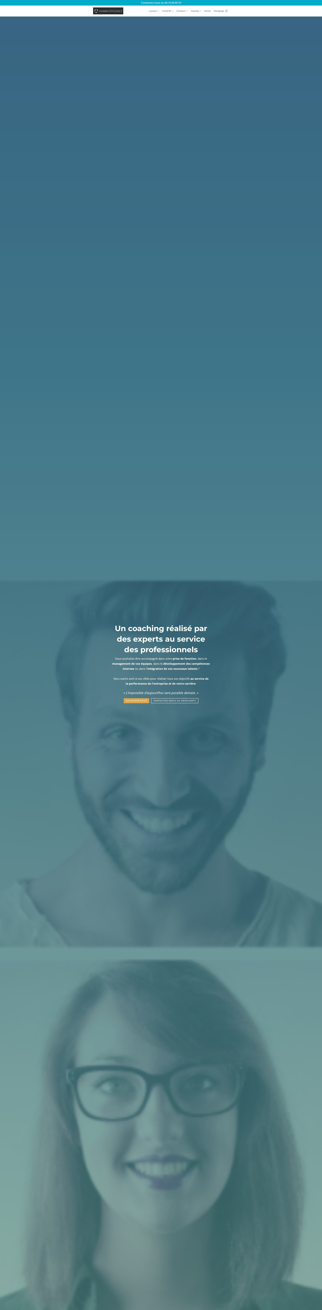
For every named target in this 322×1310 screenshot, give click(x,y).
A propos (153, 11)
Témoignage (219, 11)
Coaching (195, 11)
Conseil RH (166, 11)
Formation (181, 11)
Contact (207, 11)
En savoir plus (136, 700)
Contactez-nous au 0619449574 (174, 700)
